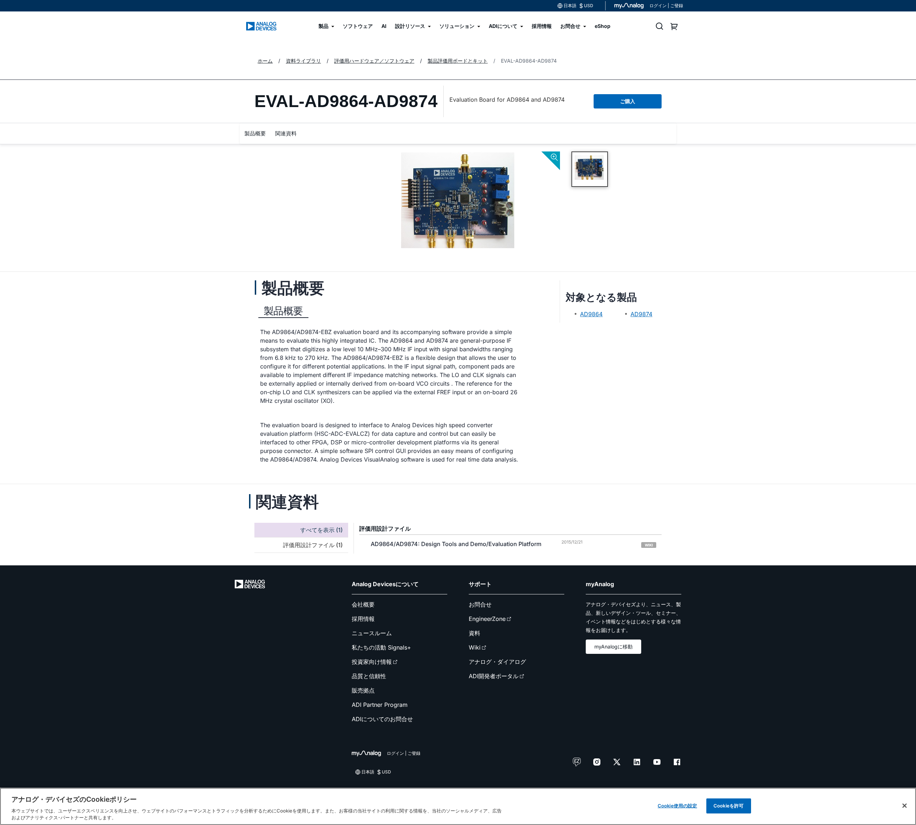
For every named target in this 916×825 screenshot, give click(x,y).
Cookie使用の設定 (677, 806)
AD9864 (591, 314)
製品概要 (255, 133)
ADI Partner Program (380, 704)
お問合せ (480, 604)
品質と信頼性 (369, 676)
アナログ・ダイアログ (497, 661)
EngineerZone (487, 618)
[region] (458, 806)
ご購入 (627, 101)
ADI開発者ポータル (493, 676)
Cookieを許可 (728, 806)
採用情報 (363, 618)
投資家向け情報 (372, 661)
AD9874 (641, 314)
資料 (474, 633)
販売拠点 (363, 690)
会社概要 (363, 604)
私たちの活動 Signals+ (381, 647)
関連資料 (286, 133)
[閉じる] (904, 806)
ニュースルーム (372, 633)
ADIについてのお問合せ (382, 719)
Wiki (475, 647)
